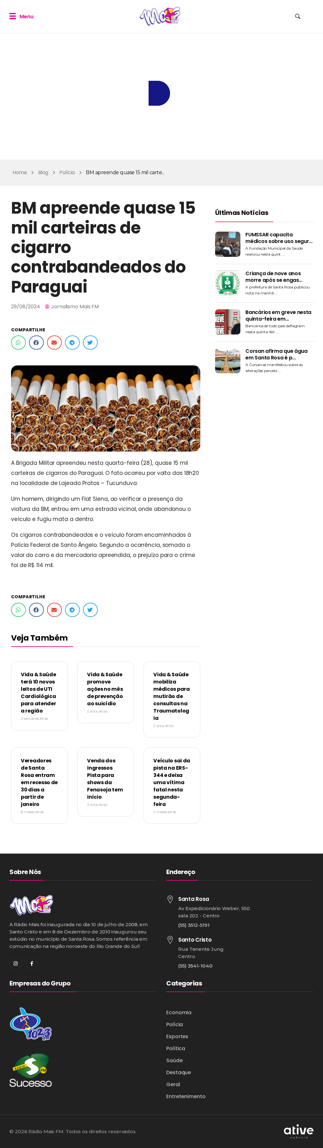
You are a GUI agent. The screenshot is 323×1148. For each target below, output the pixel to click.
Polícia (67, 172)
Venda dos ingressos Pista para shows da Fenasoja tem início (105, 779)
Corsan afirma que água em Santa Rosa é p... (276, 354)
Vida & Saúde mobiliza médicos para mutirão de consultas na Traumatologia (171, 696)
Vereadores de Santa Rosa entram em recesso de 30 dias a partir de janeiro (39, 782)
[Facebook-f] (32, 963)
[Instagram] (15, 963)
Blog (43, 172)
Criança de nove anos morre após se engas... (273, 277)
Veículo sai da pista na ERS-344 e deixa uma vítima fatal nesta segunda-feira (171, 782)
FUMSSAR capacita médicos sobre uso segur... (278, 238)
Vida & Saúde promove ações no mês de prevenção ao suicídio (105, 689)
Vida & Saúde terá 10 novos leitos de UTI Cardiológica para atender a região (38, 692)
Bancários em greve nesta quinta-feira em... (278, 316)
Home (20, 172)
